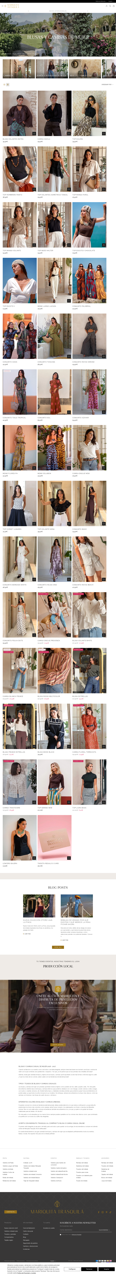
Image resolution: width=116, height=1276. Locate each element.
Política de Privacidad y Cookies (26, 1273)
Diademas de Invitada (82, 1166)
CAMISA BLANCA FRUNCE (13, 696)
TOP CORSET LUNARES (12, 529)
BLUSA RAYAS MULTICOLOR (49, 696)
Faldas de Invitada (8, 1177)
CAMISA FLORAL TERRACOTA (84, 752)
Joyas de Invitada (106, 1181)
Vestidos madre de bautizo (59, 1168)
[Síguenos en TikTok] (110, 1212)
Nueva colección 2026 (11, 1228)
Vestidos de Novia (56, 1181)
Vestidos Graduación (57, 1177)
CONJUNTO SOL (44, 418)
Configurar (72, 1269)
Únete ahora (58, 1045)
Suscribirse (103, 1230)
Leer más (27, 934)
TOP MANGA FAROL (80, 195)
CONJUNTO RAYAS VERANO (83, 362)
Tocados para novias (82, 1172)
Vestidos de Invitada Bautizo (31, 1177)
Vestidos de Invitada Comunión (32, 1174)
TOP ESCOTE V (9, 306)
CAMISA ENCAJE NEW (81, 473)
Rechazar (89, 1269)
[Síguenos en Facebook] (98, 1212)
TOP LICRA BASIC (79, 808)
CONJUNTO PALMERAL (81, 306)
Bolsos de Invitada (106, 1177)
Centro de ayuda (28, 1231)
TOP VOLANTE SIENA (46, 529)
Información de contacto (32, 1260)
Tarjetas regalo (8, 1240)
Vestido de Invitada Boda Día (59, 1171)
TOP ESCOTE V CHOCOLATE (83, 250)
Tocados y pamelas (10, 1234)
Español (110, 1)
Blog (24, 1237)
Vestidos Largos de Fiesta (10, 1166)
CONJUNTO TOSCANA (46, 362)
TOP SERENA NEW (45, 808)
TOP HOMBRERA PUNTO (12, 195)
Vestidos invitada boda (30, 1171)
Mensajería (26, 1240)
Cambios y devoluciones (30, 1246)
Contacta (10, 1212)
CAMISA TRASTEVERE (11, 808)
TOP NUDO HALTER (45, 250)
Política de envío (20, 1260)
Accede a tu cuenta (48, 1228)
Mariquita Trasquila (6, 53)
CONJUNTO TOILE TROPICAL (14, 418)
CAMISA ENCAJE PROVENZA (49, 640)
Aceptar (106, 1269)
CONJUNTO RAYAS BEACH (82, 585)
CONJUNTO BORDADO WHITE (14, 585)
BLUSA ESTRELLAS (80, 696)
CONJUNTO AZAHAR (80, 418)
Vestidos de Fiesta (8, 1163)
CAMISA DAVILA (44, 139)
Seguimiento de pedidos (30, 1243)
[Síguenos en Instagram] (102, 1212)
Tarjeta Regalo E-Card (48, 863)
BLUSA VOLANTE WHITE (82, 640)
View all (58, 947)
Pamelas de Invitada (82, 1163)
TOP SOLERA (77, 139)
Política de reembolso (9, 1260)
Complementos (9, 1237)
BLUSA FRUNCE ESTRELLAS (14, 752)
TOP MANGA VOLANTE (12, 250)
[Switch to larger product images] (4, 84)
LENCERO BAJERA (10, 863)
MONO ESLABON (44, 473)
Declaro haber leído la (71, 1234)
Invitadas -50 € (27, 1163)
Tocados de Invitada (82, 1169)
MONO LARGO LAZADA (47, 306)
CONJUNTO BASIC (79, 529)
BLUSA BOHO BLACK (46, 752)
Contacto (25, 1234)
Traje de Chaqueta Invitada (31, 1181)
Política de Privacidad (76, 1234)
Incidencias (26, 1249)
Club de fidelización (29, 1228)
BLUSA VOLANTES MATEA (13, 139)
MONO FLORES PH (10, 473)
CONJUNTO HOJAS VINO (47, 585)
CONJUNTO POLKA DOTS (13, 640)
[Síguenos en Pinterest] (106, 1212)
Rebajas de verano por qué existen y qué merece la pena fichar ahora (75, 922)
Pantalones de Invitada (9, 1181)
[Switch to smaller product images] (7, 84)
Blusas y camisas (17, 53)
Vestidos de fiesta (8, 1169)
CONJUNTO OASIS (10, 362)
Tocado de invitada (81, 1181)
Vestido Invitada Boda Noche (59, 1174)
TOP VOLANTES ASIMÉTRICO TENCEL (53, 195)
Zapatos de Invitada (107, 1174)
